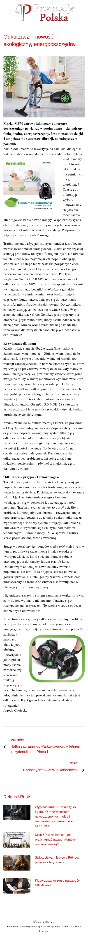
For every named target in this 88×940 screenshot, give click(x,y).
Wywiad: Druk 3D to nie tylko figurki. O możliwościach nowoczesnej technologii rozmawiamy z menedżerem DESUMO (55, 816)
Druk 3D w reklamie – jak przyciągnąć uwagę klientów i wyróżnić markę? (55, 839)
